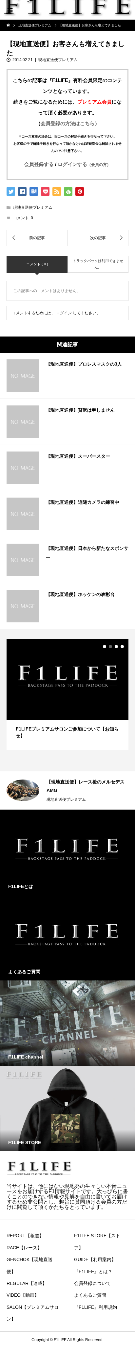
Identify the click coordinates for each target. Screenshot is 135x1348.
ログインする (84, 164)
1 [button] (104, 646)
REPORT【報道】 (25, 1235)
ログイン (64, 313)
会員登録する (39, 164)
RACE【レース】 (24, 1247)
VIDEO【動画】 (23, 1295)
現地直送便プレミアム (58, 60)
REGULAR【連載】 (27, 1283)
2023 (127, 799)
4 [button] (122, 646)
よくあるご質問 (90, 1295)
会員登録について (92, 1283)
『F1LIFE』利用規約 (95, 1307)
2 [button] (110, 646)
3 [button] (116, 646)
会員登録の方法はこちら (68, 123)
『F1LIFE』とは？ (93, 1271)
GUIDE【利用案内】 (95, 1259)
